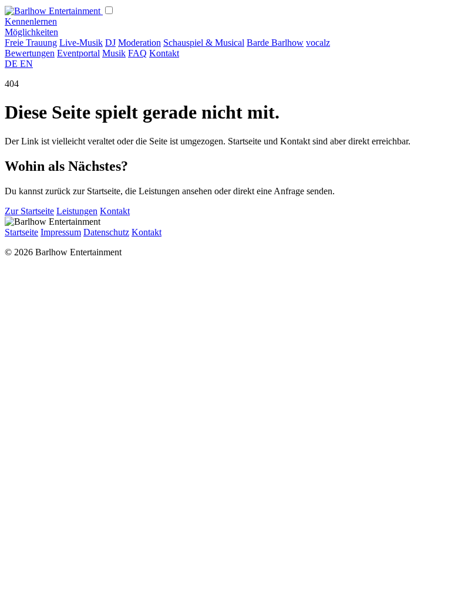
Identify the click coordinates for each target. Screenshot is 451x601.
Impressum (61, 232)
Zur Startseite (29, 211)
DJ (110, 43)
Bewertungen (30, 53)
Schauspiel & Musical (203, 43)
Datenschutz (106, 232)
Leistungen (76, 211)
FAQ (137, 53)
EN (26, 64)
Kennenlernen (31, 21)
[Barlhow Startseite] (54, 11)
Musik (114, 53)
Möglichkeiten (31, 32)
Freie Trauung (31, 43)
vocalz (318, 43)
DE (12, 64)
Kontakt (164, 53)
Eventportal (78, 53)
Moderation (139, 43)
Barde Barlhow (275, 43)
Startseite (21, 232)
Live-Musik (81, 43)
